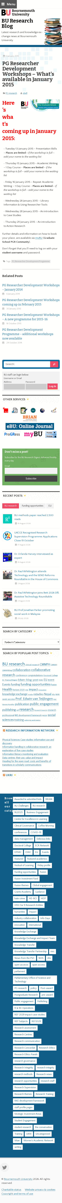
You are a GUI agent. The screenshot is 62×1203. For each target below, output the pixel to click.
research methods (23, 1074)
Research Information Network (30, 730)
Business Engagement (37, 812)
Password (30, 382)
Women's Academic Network (38, 1140)
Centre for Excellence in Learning (30, 819)
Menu (11, 4)
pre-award (47, 995)
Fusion (54, 684)
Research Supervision (25, 1087)
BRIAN (48, 799)
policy (34, 988)
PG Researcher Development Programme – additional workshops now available (27, 334)
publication (22, 704)
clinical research (32, 665)
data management (23, 839)
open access (8, 699)
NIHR (57, 694)
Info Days (45, 918)
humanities (19, 912)
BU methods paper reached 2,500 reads (33, 517)
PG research (11, 93)
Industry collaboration (25, 918)
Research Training (44, 1094)
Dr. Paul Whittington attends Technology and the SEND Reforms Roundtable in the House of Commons (36, 575)
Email (7, 466)
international (35, 925)
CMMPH (45, 664)
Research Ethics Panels (25, 1054)
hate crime (19, 898)
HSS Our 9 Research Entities (28, 905)
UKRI (9, 775)
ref (17, 710)
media (30, 694)
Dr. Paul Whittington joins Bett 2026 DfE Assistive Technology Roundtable (36, 594)
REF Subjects (21, 1021)
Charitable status (11, 1189)
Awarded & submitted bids (28, 799)
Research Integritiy (23, 1067)
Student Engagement (24, 1120)
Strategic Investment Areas (27, 1114)
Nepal (47, 694)
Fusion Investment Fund (26, 878)
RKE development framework (28, 715)
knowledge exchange (14, 694)
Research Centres (23, 1034)
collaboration (21, 670)
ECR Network (42, 845)
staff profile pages (23, 1107)
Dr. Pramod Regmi (9, 680)
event (51, 679)
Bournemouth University (20, 14)
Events (6, 684)
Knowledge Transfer (24, 945)
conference (21, 675)
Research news (44, 1074)
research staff (47, 1081)
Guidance (40, 892)
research (26, 709)
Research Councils (40, 710)
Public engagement (23, 1001)
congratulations (35, 675)
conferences (20, 832)
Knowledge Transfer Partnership (30, 951)
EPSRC (18, 852)
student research (22, 1127)
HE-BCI (33, 898)
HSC (26, 690)
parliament (19, 971)
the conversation (43, 1127)
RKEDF (44, 715)
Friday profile (43, 865)
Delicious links (43, 839)
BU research (13, 664)
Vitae (17, 1140)
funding (15, 684)
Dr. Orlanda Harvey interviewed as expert (33, 555)
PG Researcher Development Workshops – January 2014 (31, 287)
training (19, 719)
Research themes (23, 1094)
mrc (52, 951)
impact (33, 689)
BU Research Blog (17, 23)
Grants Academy (22, 892)
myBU (38, 237)
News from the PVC (24, 958)
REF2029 (36, 1021)
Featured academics (37, 859)
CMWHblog (7, 670)
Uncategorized (43, 1134)
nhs (53, 694)
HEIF (43, 898)
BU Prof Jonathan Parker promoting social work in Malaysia (34, 612)
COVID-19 (36, 832)
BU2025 (18, 812)
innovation (42, 690)
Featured (18, 859)
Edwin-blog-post (28, 679)
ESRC (41, 680)
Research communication (27, 1041)
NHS (41, 958)
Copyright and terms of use (17, 1193)
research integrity (45, 1067)
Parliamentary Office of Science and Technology (32, 980)
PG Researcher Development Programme (31, 261)
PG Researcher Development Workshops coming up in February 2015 (31, 302)
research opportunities (25, 1081)
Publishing (42, 1001)
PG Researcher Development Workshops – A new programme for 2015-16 (31, 317)
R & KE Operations (23, 1008)
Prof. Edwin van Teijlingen (34, 699)
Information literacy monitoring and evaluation (25, 754)
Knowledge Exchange (25, 931)
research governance (24, 1061)
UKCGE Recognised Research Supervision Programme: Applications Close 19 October (35, 536)
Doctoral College (50, 675)
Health (7, 689)
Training (18, 1134)
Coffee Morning (46, 825)
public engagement (44, 704)
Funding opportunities (25, 872)
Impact (32, 912)
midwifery (38, 694)
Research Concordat (24, 1048)
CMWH (54, 665)
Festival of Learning (24, 865)
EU (45, 679)
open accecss (21, 965)
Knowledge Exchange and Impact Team (34, 938)
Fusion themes (21, 885)
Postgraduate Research (26, 995)
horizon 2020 (19, 690)
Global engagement (42, 885)
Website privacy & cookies (40, 1189)
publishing (9, 709)
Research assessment (25, 1028)
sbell (25, 93)
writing (17, 1147)
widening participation (32, 720)
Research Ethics (47, 1048)
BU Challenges (21, 806)
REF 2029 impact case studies (29, 1014)
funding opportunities (35, 684)
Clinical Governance (24, 825)
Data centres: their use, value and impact (22, 758)
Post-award (46, 988)
